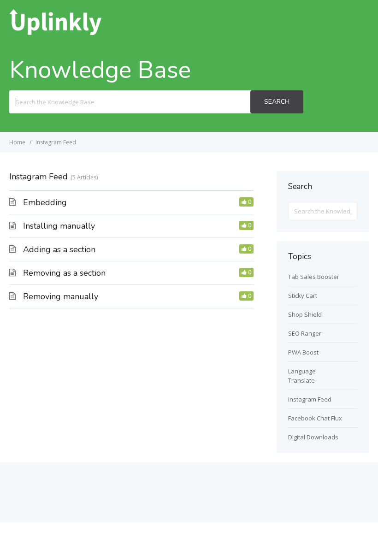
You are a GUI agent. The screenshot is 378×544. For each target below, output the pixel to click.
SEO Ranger (304, 333)
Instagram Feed (309, 399)
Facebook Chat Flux (315, 418)
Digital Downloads (313, 437)
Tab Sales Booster (313, 276)
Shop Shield (305, 314)
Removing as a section (64, 272)
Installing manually (59, 225)
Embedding (45, 202)
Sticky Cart (302, 295)
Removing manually (60, 296)
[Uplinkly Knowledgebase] (55, 32)
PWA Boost (303, 352)
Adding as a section (59, 249)
